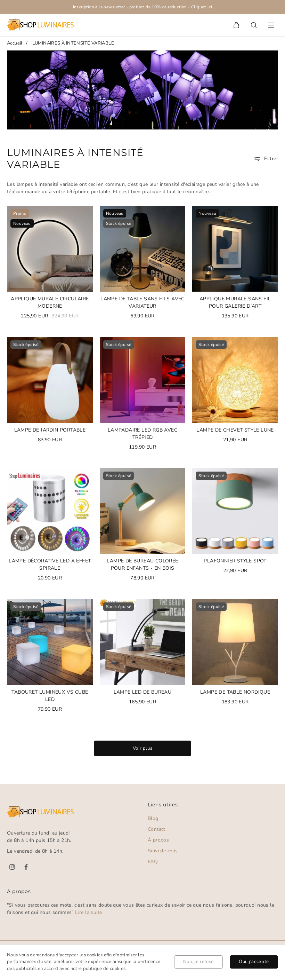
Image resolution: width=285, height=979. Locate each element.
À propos (158, 840)
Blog (153, 818)
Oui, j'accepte (254, 961)
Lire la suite (88, 912)
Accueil (15, 43)
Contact (156, 829)
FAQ (153, 861)
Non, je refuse (198, 961)
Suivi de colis (163, 850)
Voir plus (143, 748)
